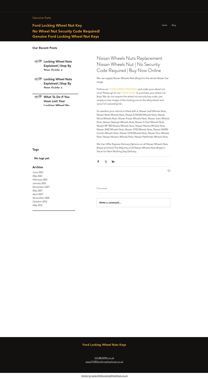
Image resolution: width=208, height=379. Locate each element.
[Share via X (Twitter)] (105, 161)
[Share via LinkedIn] (113, 161)
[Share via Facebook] (98, 161)
